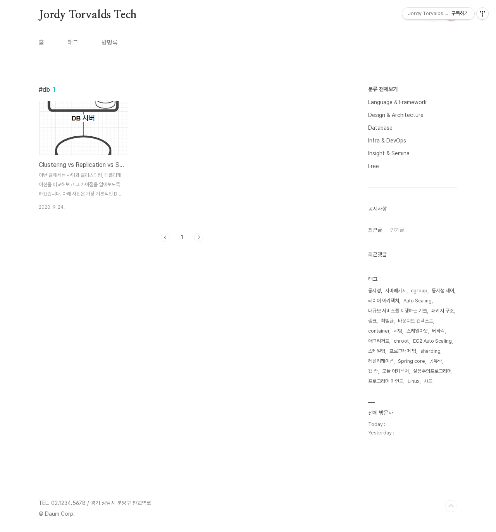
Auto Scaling (417, 301)
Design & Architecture (396, 115)
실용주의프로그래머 (432, 371)
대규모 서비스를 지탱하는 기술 (397, 311)
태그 (72, 42)
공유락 (435, 361)
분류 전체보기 (383, 89)
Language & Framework (397, 102)
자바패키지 (395, 290)
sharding (430, 351)
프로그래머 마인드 (385, 381)
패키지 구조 (442, 311)
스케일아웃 (417, 331)
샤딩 (398, 331)
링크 (372, 321)
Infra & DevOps (387, 140)
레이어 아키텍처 (383, 301)
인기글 (397, 230)
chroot (401, 341)
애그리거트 (378, 341)
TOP (451, 506)
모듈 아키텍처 (395, 371)
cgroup (419, 290)
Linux (414, 381)
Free (373, 166)
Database (380, 128)
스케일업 (376, 351)
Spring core (411, 361)
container (378, 331)
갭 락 (373, 371)
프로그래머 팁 (402, 351)
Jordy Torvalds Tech (88, 15)
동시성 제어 (443, 290)
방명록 (110, 42)
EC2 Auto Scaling (432, 341)
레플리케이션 (381, 361)
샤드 (428, 381)
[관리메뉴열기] (482, 13)
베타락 (438, 331)
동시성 (374, 290)
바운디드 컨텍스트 (415, 321)
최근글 (375, 230)
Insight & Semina (389, 153)
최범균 (387, 321)
